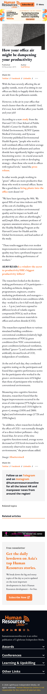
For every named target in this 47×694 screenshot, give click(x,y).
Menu (41, 4)
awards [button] (8, 647)
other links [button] (11, 671)
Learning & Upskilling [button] (18, 663)
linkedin (27, 78)
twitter (5, 78)
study (25, 119)
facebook (15, 78)
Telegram (29, 475)
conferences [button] (11, 655)
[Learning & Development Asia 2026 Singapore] (23, 15)
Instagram (22, 479)
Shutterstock (16, 457)
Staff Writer (25, 67)
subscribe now (20, 598)
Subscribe (28, 5)
